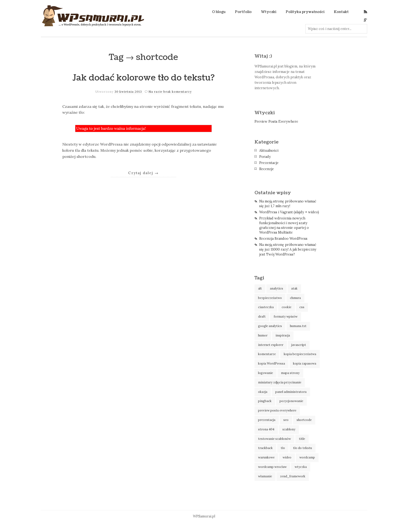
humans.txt (298, 326)
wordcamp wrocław (272, 467)
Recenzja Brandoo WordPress (283, 238)
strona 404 (266, 429)
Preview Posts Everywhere (276, 121)
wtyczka (301, 467)
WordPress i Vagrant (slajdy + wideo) (289, 212)
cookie (286, 307)
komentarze (267, 354)
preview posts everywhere (277, 410)
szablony (288, 429)
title (302, 439)
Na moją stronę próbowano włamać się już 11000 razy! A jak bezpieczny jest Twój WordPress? (287, 249)
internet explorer (270, 345)
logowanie (265, 373)
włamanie (265, 476)
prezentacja (266, 420)
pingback (265, 401)
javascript (298, 345)
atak (294, 288)
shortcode (304, 420)
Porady (265, 157)
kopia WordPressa (271, 363)
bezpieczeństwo (270, 298)
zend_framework (292, 476)
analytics (276, 288)
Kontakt (341, 11)
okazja (262, 392)
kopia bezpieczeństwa (300, 354)
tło (283, 448)
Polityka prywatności (305, 11)
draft (262, 317)
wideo (287, 457)
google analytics (270, 326)
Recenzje (266, 169)
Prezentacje (269, 163)
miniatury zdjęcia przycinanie (279, 382)
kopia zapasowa (304, 363)
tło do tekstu (302, 448)
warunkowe (266, 457)
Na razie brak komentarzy (170, 92)
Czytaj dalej (143, 173)
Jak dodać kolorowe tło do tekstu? (143, 78)
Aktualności (268, 150)
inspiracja (283, 335)
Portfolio (243, 11)
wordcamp (307, 457)
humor (263, 335)
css (301, 307)
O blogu (218, 11)
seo (286, 420)
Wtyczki (268, 11)
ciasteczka (266, 307)
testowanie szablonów (274, 439)
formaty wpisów (286, 317)
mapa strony (290, 373)
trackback (265, 448)
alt (260, 288)
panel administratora (290, 392)
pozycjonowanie (291, 401)
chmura (295, 298)
